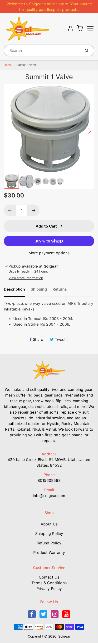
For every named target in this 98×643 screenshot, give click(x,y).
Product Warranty (49, 552)
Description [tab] (14, 289)
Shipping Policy (49, 533)
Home (8, 65)
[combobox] (42, 50)
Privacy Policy (49, 588)
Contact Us (49, 577)
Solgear (64, 636)
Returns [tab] (60, 289)
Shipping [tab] (39, 289)
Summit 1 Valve (26, 65)
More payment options (49, 253)
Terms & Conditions (49, 582)
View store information (26, 278)
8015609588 (49, 480)
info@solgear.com (49, 495)
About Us (49, 524)
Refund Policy (49, 543)
